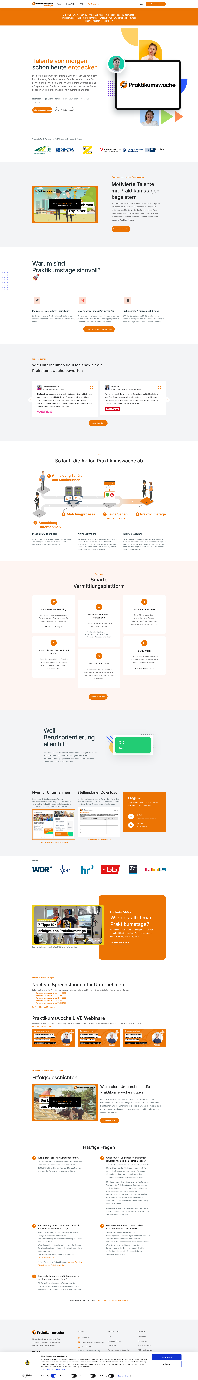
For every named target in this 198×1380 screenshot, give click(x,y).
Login (142, 4)
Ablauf (59, 4)
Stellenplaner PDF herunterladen (99, 840)
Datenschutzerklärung (59, 1369)
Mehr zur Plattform (98, 697)
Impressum (45, 1369)
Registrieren (155, 4)
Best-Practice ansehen (120, 942)
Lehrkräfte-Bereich (114, 1341)
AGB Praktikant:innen (145, 1350)
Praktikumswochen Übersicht (118, 1350)
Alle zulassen (167, 1357)
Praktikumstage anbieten (42, 110)
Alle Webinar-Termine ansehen (43, 1027)
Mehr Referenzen (109, 1120)
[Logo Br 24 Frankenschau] (87, 869)
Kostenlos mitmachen (121, 229)
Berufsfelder (70, 4)
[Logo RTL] (110, 869)
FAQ (81, 4)
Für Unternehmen (94, 4)
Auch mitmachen (98, 423)
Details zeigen (123, 1376)
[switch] (74, 1376)
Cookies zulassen (64, 203)
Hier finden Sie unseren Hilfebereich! (112, 1300)
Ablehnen (166, 1364)
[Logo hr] (42, 869)
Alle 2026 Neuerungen (143, 668)
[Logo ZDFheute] (133, 869)
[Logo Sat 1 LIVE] (155, 869)
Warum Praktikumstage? (64, 110)
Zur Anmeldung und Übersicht (43, 1007)
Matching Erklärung (52, 627)
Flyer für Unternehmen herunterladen (54, 842)
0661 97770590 (142, 826)
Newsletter (112, 1346)
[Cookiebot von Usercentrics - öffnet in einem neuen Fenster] (27, 1376)
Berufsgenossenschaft (46, 1257)
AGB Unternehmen (144, 1346)
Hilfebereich (86, 1338)
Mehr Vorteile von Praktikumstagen (99, 329)
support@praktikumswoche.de (146, 818)
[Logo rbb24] (65, 869)
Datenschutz (142, 1341)
